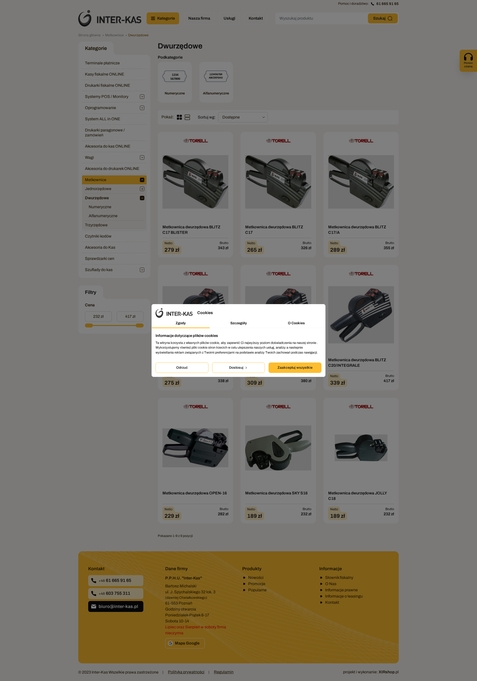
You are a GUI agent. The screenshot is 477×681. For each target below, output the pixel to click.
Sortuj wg (206, 117)
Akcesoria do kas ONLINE (107, 146)
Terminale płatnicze (102, 63)
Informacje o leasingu (344, 596)
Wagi (89, 157)
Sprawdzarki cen (99, 258)
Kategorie (96, 48)
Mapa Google (187, 643)
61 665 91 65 (387, 4)
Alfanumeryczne (103, 216)
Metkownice (95, 180)
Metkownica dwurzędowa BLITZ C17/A (357, 230)
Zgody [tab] (181, 323)
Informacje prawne (341, 590)
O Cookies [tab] (296, 323)
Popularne (257, 590)
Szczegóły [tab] (238, 323)
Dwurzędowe (97, 198)
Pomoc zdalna (468, 64)
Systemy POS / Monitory (106, 96)
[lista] (187, 117)
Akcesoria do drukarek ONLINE (112, 168)
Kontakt (332, 602)
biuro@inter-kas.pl (118, 606)
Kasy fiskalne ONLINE (104, 74)
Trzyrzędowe (96, 225)
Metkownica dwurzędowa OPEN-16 (194, 493)
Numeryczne (100, 207)
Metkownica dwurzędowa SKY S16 (276, 493)
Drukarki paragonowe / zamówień (105, 132)
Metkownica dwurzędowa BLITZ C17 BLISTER (191, 230)
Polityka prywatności (186, 672)
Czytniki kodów (98, 236)
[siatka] (179, 117)
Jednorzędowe (98, 189)
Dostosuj (236, 367)
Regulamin (224, 672)
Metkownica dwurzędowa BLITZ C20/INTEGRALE (357, 362)
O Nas (330, 584)
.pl (389, 672)
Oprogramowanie (100, 108)
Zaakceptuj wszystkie (295, 367)
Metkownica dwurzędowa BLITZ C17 (274, 230)
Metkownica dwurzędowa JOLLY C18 (357, 496)
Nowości (256, 577)
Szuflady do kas (99, 270)
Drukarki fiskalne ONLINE (107, 85)
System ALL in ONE (102, 119)
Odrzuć (182, 367)
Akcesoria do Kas (100, 247)
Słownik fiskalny (339, 577)
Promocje (256, 584)
